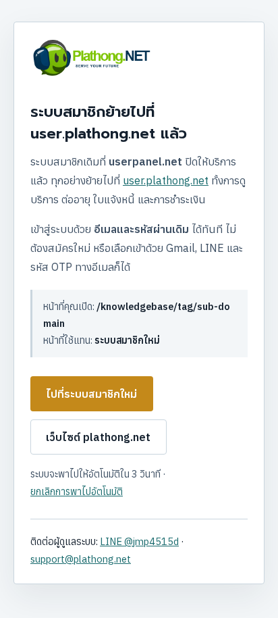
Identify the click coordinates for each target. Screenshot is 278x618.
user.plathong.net (165, 180)
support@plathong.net (80, 558)
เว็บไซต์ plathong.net (98, 437)
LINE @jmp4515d (139, 541)
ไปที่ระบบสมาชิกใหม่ (91, 394)
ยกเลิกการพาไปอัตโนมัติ (76, 491)
